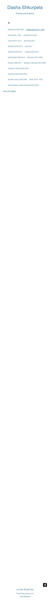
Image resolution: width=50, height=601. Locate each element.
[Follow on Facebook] (45, 586)
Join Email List (26, 589)
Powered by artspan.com (25, 593)
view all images (9, 91)
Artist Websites (25, 596)
